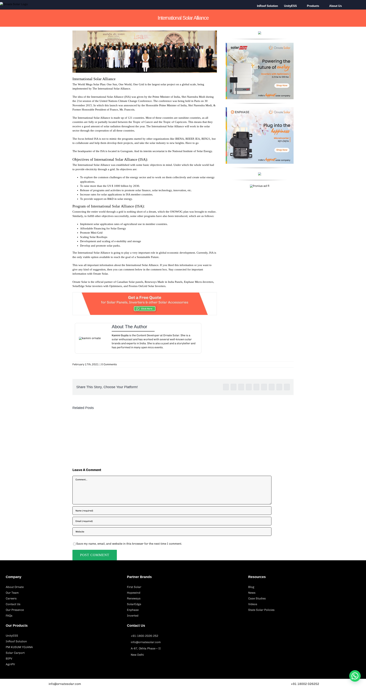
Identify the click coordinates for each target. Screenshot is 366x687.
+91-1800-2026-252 (144, 636)
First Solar (134, 587)
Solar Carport (15, 653)
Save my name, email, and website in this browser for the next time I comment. (129, 543)
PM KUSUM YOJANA (19, 647)
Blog (251, 587)
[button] (353, 6)
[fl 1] (260, 44)
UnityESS (12, 635)
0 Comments (109, 364)
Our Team (12, 592)
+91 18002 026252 (305, 684)
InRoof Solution (16, 641)
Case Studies (257, 598)
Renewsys (133, 598)
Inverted (132, 615)
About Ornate (15, 587)
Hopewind (133, 592)
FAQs (9, 615)
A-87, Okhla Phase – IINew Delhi (146, 651)
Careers (11, 598)
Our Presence (15, 610)
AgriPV (10, 664)
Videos (252, 604)
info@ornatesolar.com (146, 642)
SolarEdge (134, 604)
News (251, 592)
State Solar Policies (261, 610)
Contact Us (13, 604)
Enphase (133, 610)
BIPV (9, 658)
